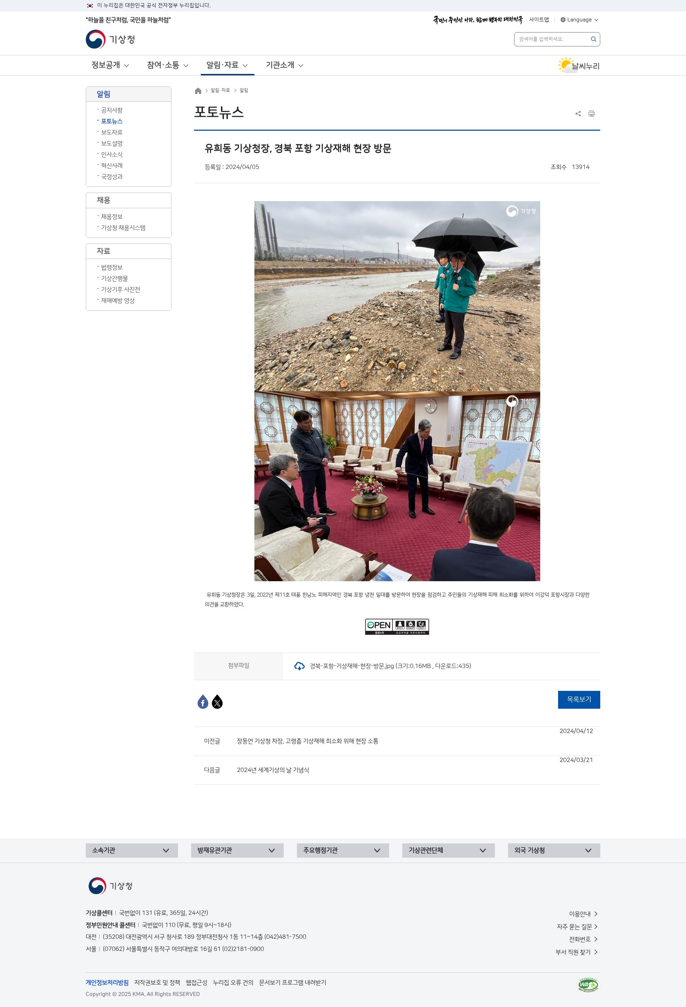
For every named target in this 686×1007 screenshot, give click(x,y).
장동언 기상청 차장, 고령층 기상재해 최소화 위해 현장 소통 (415, 736)
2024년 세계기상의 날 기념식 (415, 765)
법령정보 (112, 267)
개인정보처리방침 (107, 982)
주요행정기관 (320, 850)
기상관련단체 (426, 850)
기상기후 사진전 (120, 289)
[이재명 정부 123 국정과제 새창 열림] (478, 20)
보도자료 (112, 132)
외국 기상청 (529, 850)
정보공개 (105, 65)
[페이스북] (203, 701)
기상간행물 (114, 278)
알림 (244, 90)
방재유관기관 (215, 850)
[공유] (578, 113)
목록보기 (579, 699)
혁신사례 (112, 166)
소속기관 (103, 850)
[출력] (591, 113)
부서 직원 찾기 (574, 952)
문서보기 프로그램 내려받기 (292, 982)
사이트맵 (539, 20)
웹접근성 (196, 982)
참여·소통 (163, 65)
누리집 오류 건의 (233, 982)
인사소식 (112, 154)
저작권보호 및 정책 (157, 982)
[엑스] (217, 701)
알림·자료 (223, 65)
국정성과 (112, 177)
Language (579, 20)
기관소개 (280, 65)
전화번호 (580, 939)
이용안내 (580, 914)
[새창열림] (578, 65)
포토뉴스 (112, 121)
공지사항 (112, 110)
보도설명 (112, 143)
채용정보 (112, 217)
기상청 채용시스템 (123, 228)
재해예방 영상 (118, 301)
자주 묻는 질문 (574, 927)
